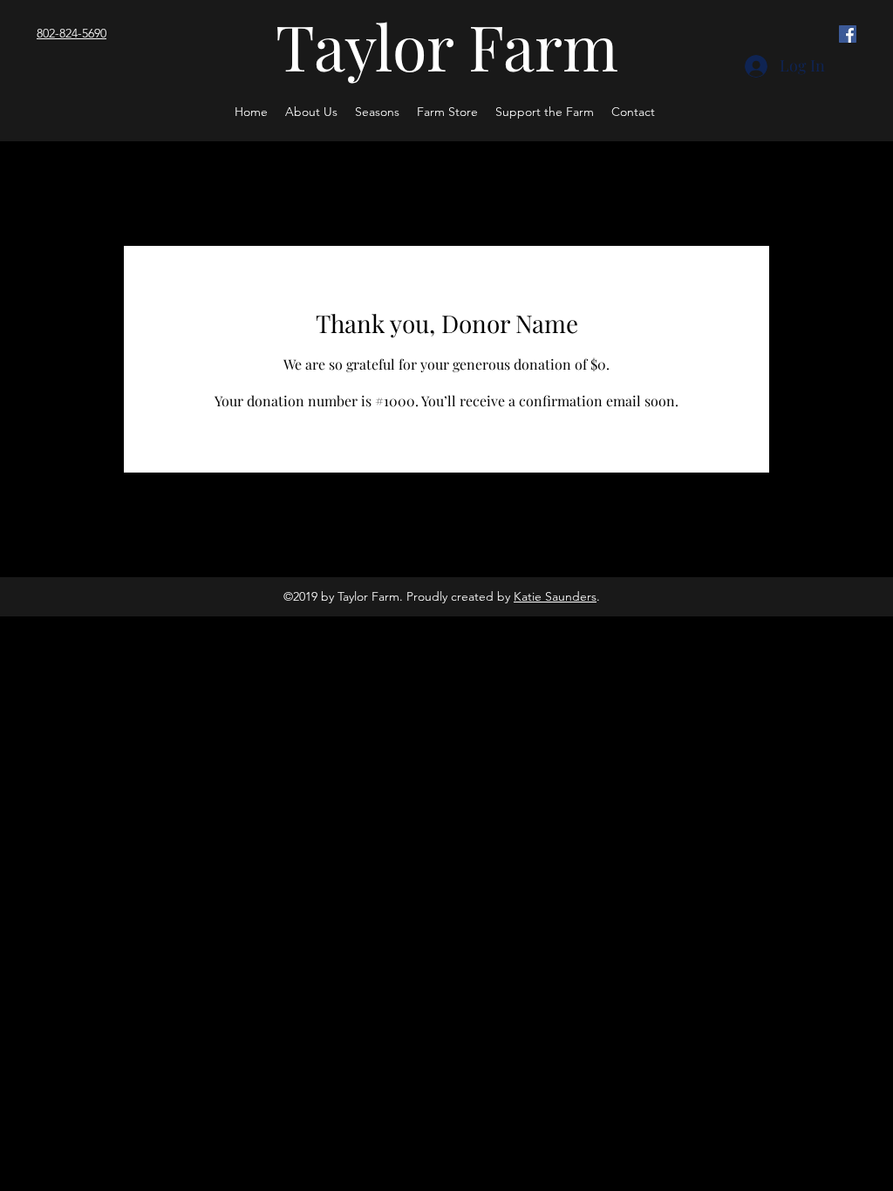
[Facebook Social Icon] (847, 34)
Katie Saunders (555, 596)
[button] (377, 112)
